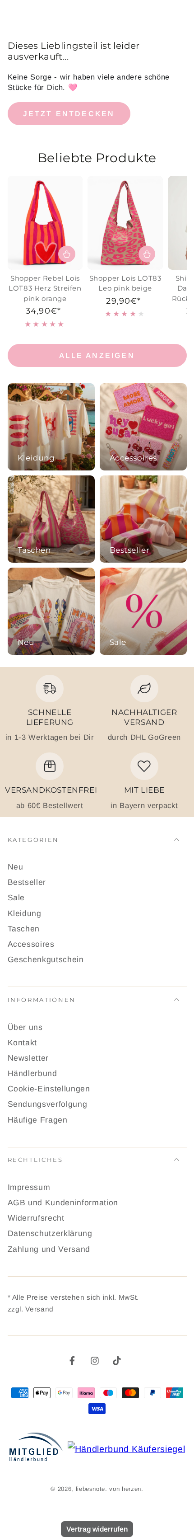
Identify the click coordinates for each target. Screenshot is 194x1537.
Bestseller (27, 882)
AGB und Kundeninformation (63, 1202)
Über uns (25, 1027)
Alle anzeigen (97, 355)
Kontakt (22, 1042)
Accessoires (31, 944)
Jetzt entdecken (69, 114)
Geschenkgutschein (46, 959)
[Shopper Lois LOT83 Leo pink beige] (125, 223)
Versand (39, 1309)
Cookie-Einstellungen (49, 1088)
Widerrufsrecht (36, 1217)
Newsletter (28, 1057)
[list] (97, 742)
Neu (15, 866)
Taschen (24, 928)
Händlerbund (32, 1073)
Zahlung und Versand (49, 1249)
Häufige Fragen (38, 1119)
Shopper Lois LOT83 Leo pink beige (125, 283)
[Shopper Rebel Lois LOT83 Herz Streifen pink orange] (45, 223)
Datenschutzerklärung (50, 1233)
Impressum (29, 1187)
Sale (16, 897)
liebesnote (91, 1488)
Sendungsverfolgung (48, 1104)
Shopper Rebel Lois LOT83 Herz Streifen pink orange (45, 288)
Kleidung (25, 913)
